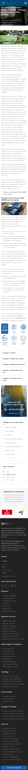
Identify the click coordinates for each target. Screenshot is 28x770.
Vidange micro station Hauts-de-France (11, 20)
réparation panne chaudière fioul (12, 681)
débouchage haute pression (11, 664)
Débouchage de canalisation (11, 644)
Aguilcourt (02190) (10, 443)
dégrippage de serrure (9, 734)
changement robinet (8, 598)
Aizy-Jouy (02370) (10, 454)
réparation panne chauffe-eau (11, 634)
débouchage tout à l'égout (10, 667)
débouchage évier (8, 651)
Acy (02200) (8, 435)
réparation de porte (8, 746)
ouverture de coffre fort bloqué (12, 759)
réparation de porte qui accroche (12, 752)
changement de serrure (9, 728)
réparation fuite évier (9, 623)
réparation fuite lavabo (9, 621)
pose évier (6, 603)
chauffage (5, 672)
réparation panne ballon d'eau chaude (14, 639)
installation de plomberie (9, 596)
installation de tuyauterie (9, 601)
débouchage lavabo (8, 648)
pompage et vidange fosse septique (14, 364)
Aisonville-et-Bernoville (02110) (13, 447)
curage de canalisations (9, 696)
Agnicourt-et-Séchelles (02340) (14, 439)
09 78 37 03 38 (14, 767)
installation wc (7, 609)
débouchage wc (7, 659)
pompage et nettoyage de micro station (12, 379)
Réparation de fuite (8, 616)
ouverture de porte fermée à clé (12, 744)
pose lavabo (6, 606)
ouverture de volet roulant (10, 757)
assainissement (6, 692)
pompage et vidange (9, 353)
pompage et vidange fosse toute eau (13, 371)
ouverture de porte (8, 736)
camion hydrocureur (8, 699)
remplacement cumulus (9, 611)
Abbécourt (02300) (10, 427)
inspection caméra (8, 701)
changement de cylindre (10, 731)
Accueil (3, 18)
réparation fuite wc (8, 629)
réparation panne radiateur (10, 687)
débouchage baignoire (9, 656)
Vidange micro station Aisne (8, 22)
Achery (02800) (9, 431)
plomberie (4, 591)
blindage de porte (8, 754)
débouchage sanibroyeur (10, 661)
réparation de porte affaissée (11, 749)
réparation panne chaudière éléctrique (13, 684)
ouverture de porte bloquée (11, 739)
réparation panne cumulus (10, 636)
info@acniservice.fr (14, 413)
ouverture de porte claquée (11, 741)
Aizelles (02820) (9, 450)
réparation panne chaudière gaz (12, 679)
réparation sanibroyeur (9, 631)
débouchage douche (9, 654)
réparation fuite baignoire (10, 626)
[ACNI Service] (8, 3)
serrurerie (4, 724)
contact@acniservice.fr (9, 576)
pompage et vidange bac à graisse (13, 359)
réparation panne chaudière (11, 676)
